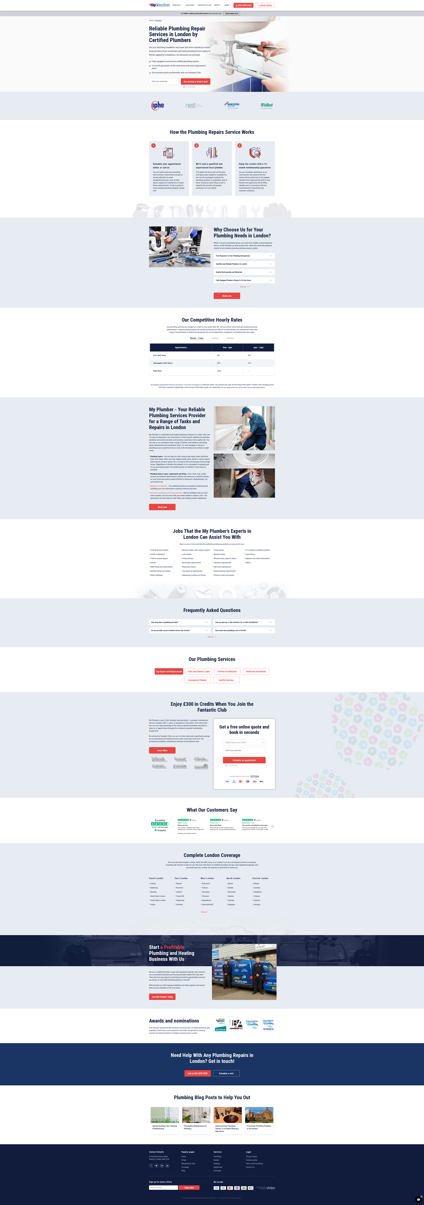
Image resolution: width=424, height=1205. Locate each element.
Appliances (218, 1167)
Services (176, 5)
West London (207, 878)
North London (233, 878)
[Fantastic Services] (159, 759)
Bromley (153, 892)
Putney (153, 883)
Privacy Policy (251, 1156)
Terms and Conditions (254, 1163)
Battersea (154, 887)
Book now (227, 295)
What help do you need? (235, 742)
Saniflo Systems (226, 680)
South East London (157, 896)
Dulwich (257, 900)
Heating (217, 1163)
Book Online (266, 5)
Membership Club (188, 1163)
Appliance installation (158, 486)
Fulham (205, 887)
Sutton (152, 904)
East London (181, 878)
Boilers (216, 1160)
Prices (183, 1160)
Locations (189, 5)
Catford (179, 892)
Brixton (256, 883)
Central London (260, 878)
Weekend (215, 338)
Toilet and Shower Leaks (198, 671)
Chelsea (257, 896)
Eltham (179, 883)
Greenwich (180, 900)
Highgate (231, 904)
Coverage (185, 1167)
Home (183, 1156)
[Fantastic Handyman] (201, 759)
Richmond (206, 883)
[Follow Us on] (151, 1166)
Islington (257, 904)
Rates (216, 5)
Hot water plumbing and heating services (166, 493)
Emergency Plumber (197, 680)
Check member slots (231, 13)
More (227, 5)
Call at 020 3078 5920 (197, 1073)
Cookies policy (251, 1160)
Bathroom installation (256, 671)
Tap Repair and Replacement (169, 671)
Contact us (250, 1167)
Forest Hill (180, 896)
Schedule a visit (226, 1073)
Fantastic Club (204, 5)
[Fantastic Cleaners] (180, 759)
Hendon (231, 896)
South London (156, 878)
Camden (257, 887)
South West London (158, 900)
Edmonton (232, 892)
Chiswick (205, 896)
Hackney (179, 904)
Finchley (231, 900)
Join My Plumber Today (162, 996)
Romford (179, 887)
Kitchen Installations (227, 671)
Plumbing (217, 1156)
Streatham (258, 892)
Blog (183, 1170)
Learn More (162, 750)
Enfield (230, 887)
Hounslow (206, 892)
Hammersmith (207, 904)
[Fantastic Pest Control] (201, 766)
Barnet (230, 883)
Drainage (217, 1170)
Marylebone (206, 900)
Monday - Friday (196, 338)
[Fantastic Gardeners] (159, 766)
